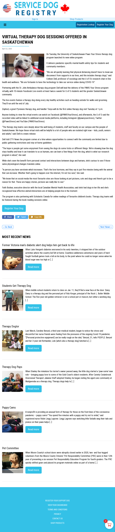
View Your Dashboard (57, 505)
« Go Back (7, 227)
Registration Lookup (85, 24)
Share (9, 217)
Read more (33, 267)
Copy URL (38, 217)
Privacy (57, 514)
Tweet (23, 217)
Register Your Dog (105, 24)
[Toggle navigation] (5, 24)
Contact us (57, 518)
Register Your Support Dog (57, 500)
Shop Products (76, 19)
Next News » (106, 227)
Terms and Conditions (57, 509)
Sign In (35, 19)
